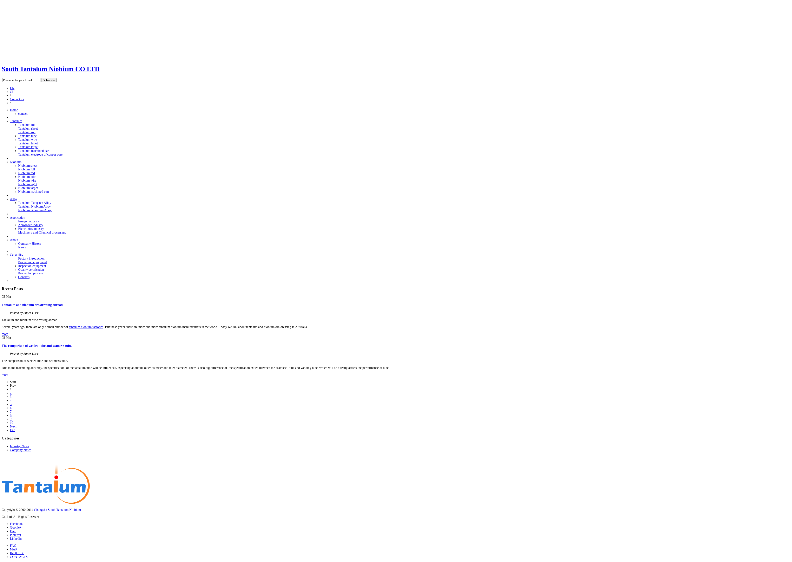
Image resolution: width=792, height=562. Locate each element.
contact (22, 113)
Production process (30, 273)
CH (12, 91)
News (22, 247)
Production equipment (32, 262)
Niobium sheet (27, 165)
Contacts (23, 277)
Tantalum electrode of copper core (40, 154)
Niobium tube (27, 176)
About (14, 240)
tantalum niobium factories (86, 327)
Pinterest (15, 535)
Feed (13, 531)
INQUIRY (17, 553)
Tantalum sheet (28, 128)
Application (17, 217)
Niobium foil (26, 169)
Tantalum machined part (34, 150)
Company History (29, 243)
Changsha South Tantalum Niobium (57, 509)
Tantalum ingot (28, 143)
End (12, 430)
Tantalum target (28, 147)
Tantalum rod (26, 132)
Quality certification (31, 269)
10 (11, 422)
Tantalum (16, 121)
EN (12, 88)
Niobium (15, 162)
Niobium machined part (33, 191)
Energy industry (28, 221)
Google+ (15, 527)
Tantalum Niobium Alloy (34, 206)
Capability (16, 254)
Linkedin (16, 538)
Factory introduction (31, 258)
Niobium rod (26, 173)
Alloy (13, 199)
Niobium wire (27, 180)
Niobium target (28, 188)
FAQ (13, 545)
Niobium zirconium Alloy (35, 210)
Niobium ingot (27, 184)
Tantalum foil (26, 124)
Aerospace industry (30, 225)
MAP (13, 549)
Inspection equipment (32, 266)
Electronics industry (31, 228)
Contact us (17, 99)
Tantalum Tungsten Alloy (34, 202)
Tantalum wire (27, 139)
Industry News (19, 446)
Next (13, 426)
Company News (20, 450)
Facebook (16, 523)
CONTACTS (19, 556)
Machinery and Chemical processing (42, 232)
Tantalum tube (27, 136)
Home (14, 110)
